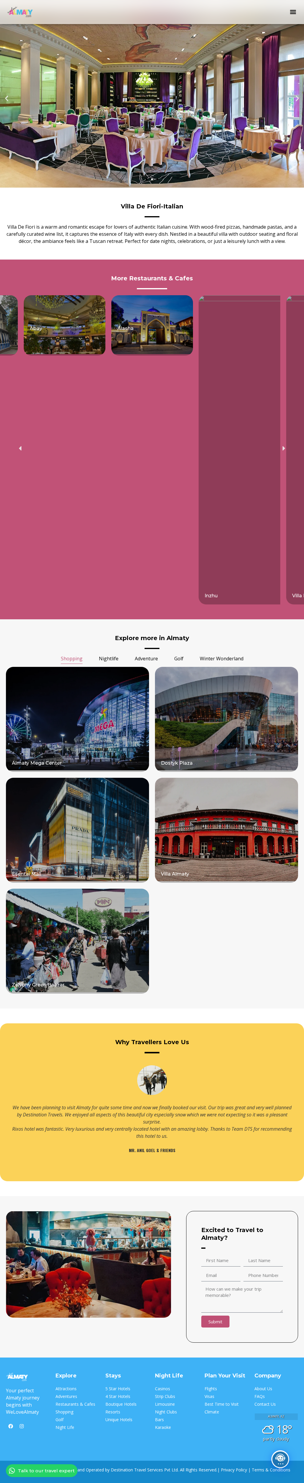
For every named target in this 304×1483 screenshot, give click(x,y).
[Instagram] (21, 1426)
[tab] (72, 659)
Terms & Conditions (271, 1470)
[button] (293, 12)
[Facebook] (10, 1426)
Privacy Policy (234, 1470)
